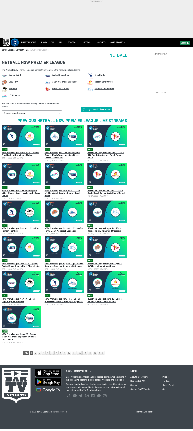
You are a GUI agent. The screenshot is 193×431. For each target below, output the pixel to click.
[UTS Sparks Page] (3, 96)
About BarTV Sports (139, 377)
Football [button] (73, 42)
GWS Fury (13, 82)
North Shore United (104, 82)
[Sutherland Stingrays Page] (88, 89)
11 (74, 353)
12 (79, 353)
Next (101, 353)
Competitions (22, 50)
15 (95, 353)
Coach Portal (168, 385)
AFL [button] (61, 42)
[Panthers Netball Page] (3, 89)
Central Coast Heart (61, 75)
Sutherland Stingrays (104, 88)
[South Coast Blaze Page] (46, 89)
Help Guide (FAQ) (137, 381)
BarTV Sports (8, 50)
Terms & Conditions (144, 412)
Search (133, 385)
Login (183, 43)
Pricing (165, 377)
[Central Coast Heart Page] (46, 76)
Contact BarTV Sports (140, 389)
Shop (164, 389)
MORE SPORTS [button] (116, 42)
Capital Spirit (15, 75)
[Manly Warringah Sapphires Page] (46, 82)
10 (69, 353)
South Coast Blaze (60, 88)
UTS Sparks (14, 95)
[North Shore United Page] (88, 82)
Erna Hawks (100, 75)
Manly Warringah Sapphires (64, 82)
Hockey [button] (101, 42)
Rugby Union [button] (47, 42)
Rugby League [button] (28, 42)
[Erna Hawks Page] (88, 76)
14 (90, 353)
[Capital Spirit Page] (3, 76)
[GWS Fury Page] (3, 82)
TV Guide (166, 381)
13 (85, 353)
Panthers (13, 88)
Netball (118, 55)
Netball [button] (87, 42)
